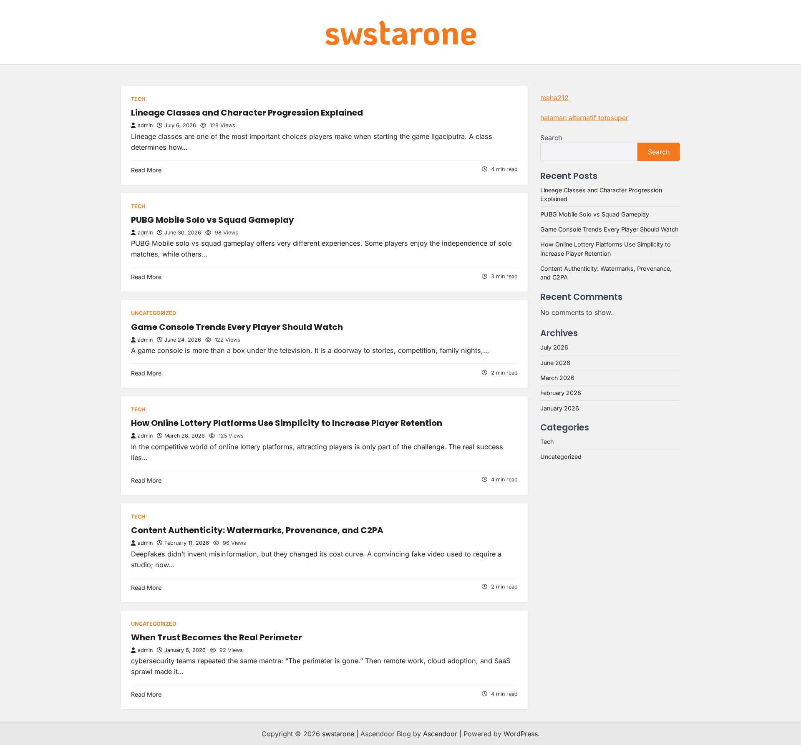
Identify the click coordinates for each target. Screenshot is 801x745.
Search (551, 137)
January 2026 (559, 408)
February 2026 (560, 392)
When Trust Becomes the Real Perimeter (216, 637)
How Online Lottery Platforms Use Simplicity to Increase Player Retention (286, 423)
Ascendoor (440, 734)
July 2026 (554, 347)
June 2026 (555, 362)
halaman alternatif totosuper (584, 117)
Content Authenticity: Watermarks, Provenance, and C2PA (257, 530)
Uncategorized (153, 313)
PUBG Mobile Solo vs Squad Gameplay (212, 220)
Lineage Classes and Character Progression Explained (247, 112)
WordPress (521, 734)
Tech (138, 99)
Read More (146, 170)
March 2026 (557, 377)
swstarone (401, 31)
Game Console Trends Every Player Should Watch (237, 327)
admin (145, 125)
